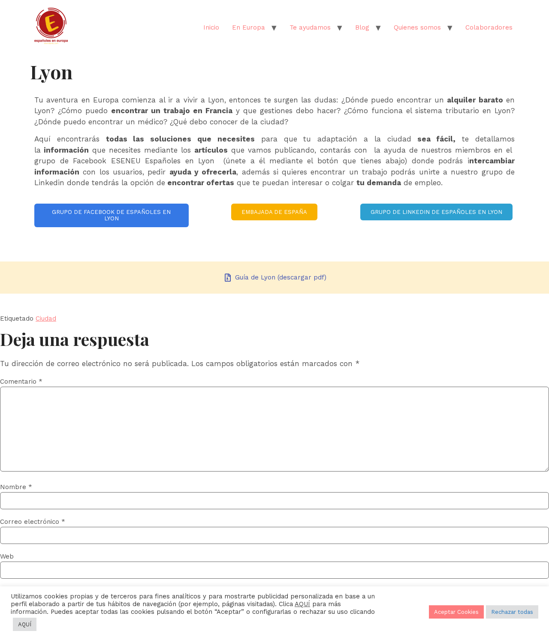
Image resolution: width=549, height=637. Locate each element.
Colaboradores (489, 27)
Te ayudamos (310, 27)
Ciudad (46, 318)
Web (7, 556)
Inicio (211, 27)
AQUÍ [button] (24, 624)
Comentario (21, 381)
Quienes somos (417, 27)
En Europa (248, 27)
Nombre (16, 487)
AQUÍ (302, 604)
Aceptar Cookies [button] (456, 612)
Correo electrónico (32, 522)
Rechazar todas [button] (512, 612)
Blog (362, 27)
